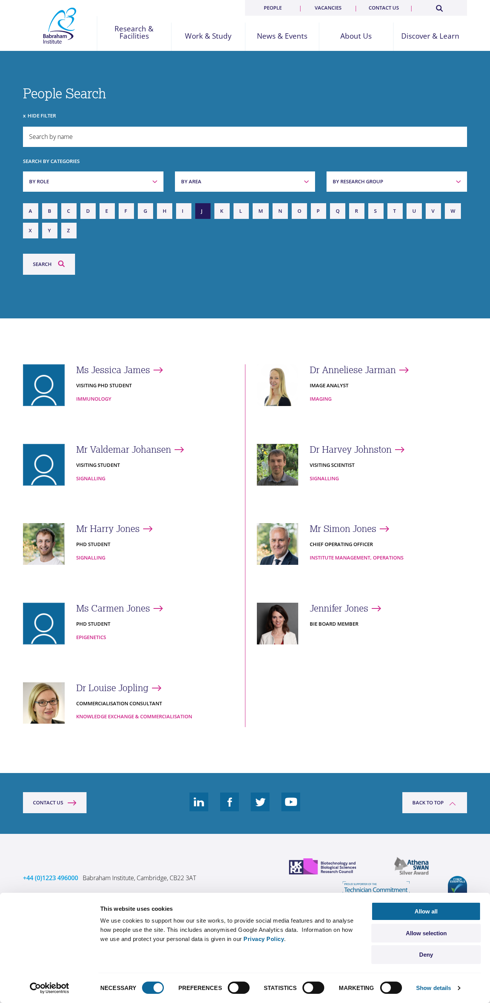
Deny (426, 954)
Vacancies (328, 7)
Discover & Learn (430, 36)
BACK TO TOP (428, 802)
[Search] (439, 7)
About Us (356, 36)
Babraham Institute (60, 26)
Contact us (384, 7)
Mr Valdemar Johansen (123, 449)
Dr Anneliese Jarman (353, 369)
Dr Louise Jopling (112, 687)
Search (42, 264)
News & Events (282, 36)
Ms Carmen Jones (113, 608)
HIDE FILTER (42, 115)
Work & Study (208, 36)
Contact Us (48, 802)
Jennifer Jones (339, 608)
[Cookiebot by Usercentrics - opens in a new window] (49, 988)
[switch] (239, 988)
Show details (433, 988)
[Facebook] (229, 808)
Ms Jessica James (113, 369)
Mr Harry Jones (108, 528)
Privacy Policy (263, 939)
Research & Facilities (134, 32)
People (273, 7)
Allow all (426, 911)
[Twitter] (260, 808)
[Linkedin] (199, 808)
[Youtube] (291, 808)
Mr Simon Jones (343, 528)
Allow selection (426, 933)
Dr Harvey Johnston (351, 449)
